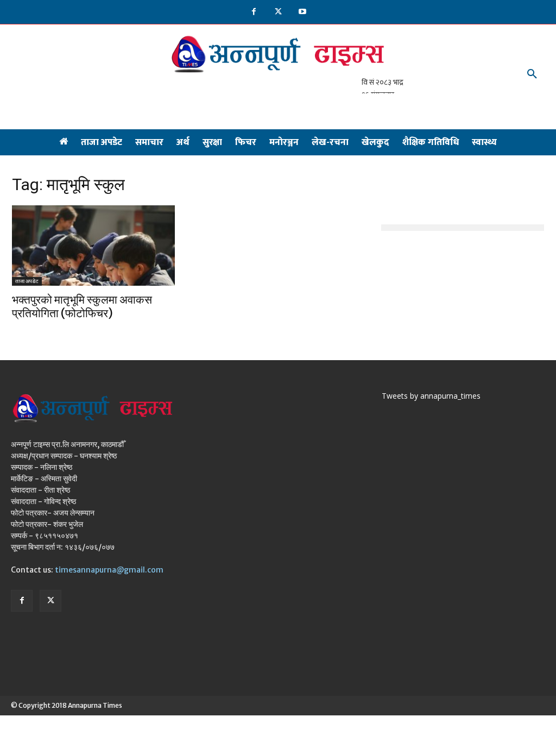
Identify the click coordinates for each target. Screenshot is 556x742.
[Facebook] (253, 12)
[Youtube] (302, 12)
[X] (278, 12)
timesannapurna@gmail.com (109, 570)
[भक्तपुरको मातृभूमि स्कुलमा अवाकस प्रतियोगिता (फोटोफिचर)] (93, 245)
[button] (532, 74)
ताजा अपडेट (27, 281)
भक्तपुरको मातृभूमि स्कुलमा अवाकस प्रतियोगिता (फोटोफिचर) (82, 306)
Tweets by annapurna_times (431, 396)
